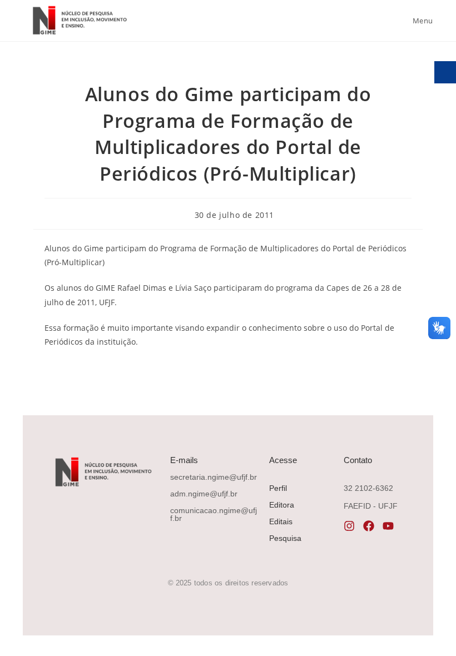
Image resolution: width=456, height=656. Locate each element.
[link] (78, 20)
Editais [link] (281, 521)
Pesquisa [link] (285, 538)
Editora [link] (281, 504)
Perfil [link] (278, 488)
